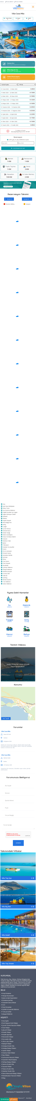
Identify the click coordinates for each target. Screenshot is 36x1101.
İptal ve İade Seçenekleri (9, 998)
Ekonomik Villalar (7, 1037)
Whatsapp (5, 1099)
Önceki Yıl (9, 199)
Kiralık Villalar (6, 1032)
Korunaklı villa (6, 1039)
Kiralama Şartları (7, 1000)
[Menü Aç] (33, 6)
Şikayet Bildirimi (7, 1014)
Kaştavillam (19, 1092)
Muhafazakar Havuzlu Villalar (11, 1075)
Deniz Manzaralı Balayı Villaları (12, 1073)
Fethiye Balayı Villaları (9, 1062)
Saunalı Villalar (7, 1066)
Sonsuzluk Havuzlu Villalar (10, 1057)
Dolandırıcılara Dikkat (9, 1002)
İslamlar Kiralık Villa (8, 1071)
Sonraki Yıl (26, 199)
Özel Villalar (6, 1027)
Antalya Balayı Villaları (9, 1048)
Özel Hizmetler (7, 1007)
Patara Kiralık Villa (8, 1069)
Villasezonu (21, 1098)
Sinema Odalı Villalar (8, 1053)
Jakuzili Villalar (6, 1030)
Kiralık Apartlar (7, 1034)
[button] (34, 23)
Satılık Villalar (6, 1050)
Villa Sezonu (10, 1092)
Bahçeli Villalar (6, 1043)
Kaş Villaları (6, 1055)
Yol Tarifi (6, 718)
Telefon (14, 1099)
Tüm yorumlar (6, 1011)
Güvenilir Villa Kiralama (9, 1059)
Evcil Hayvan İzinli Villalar (10, 1023)
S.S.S (3, 1005)
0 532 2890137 (9, 1)
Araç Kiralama (6, 993)
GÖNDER (18, 843)
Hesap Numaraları (8, 995)
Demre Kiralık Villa (8, 1064)
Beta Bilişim (29, 1098)
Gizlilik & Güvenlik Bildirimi (10, 1009)
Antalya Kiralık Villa (8, 1046)
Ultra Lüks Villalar (7, 1041)
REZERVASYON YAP (19, 148)
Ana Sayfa (5, 1021)
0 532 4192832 (19, 1)
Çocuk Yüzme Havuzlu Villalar (11, 1025)
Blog (3, 1078)
